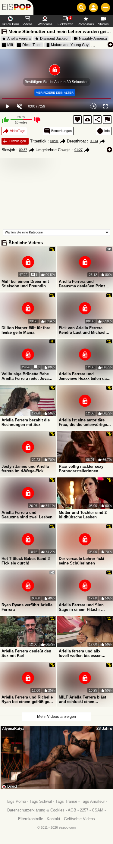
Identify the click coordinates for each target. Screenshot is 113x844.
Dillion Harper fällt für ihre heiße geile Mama (26, 330)
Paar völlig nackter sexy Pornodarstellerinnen (81, 468)
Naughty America (93, 38)
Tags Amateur (93, 801)
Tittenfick (38, 141)
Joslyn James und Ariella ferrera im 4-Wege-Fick (25, 468)
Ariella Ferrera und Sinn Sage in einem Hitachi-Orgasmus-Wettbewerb (81, 607)
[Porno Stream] (16, 7)
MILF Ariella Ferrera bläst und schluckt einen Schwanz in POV (82, 699)
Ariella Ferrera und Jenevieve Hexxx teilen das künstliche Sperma (84, 376)
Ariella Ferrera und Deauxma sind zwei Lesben (27, 514)
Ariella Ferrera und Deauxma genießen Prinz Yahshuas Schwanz (82, 283)
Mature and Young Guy (70, 45)
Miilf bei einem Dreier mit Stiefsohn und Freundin (25, 283)
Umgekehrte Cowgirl (53, 150)
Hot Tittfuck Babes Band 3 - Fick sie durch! (27, 560)
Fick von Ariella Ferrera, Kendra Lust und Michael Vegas (82, 330)
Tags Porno (16, 801)
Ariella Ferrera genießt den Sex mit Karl (26, 653)
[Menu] (105, 7)
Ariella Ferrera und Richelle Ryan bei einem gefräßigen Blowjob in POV (27, 699)
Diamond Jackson (55, 38)
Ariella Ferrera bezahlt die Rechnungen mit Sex (26, 422)
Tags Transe (66, 801)
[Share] (97, 119)
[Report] (107, 119)
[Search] (81, 7)
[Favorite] (77, 119)
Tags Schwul (41, 801)
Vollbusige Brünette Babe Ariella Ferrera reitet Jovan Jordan (26, 376)
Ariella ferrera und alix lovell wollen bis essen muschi (80, 653)
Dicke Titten (32, 45)
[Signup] (93, 7)
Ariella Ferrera (19, 38)
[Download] (87, 119)
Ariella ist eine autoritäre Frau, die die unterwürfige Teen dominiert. (83, 422)
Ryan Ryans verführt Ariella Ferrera (27, 607)
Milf (10, 45)
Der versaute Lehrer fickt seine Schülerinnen (81, 560)
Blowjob (8, 150)
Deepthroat (76, 141)
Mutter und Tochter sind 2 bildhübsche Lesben (83, 514)
